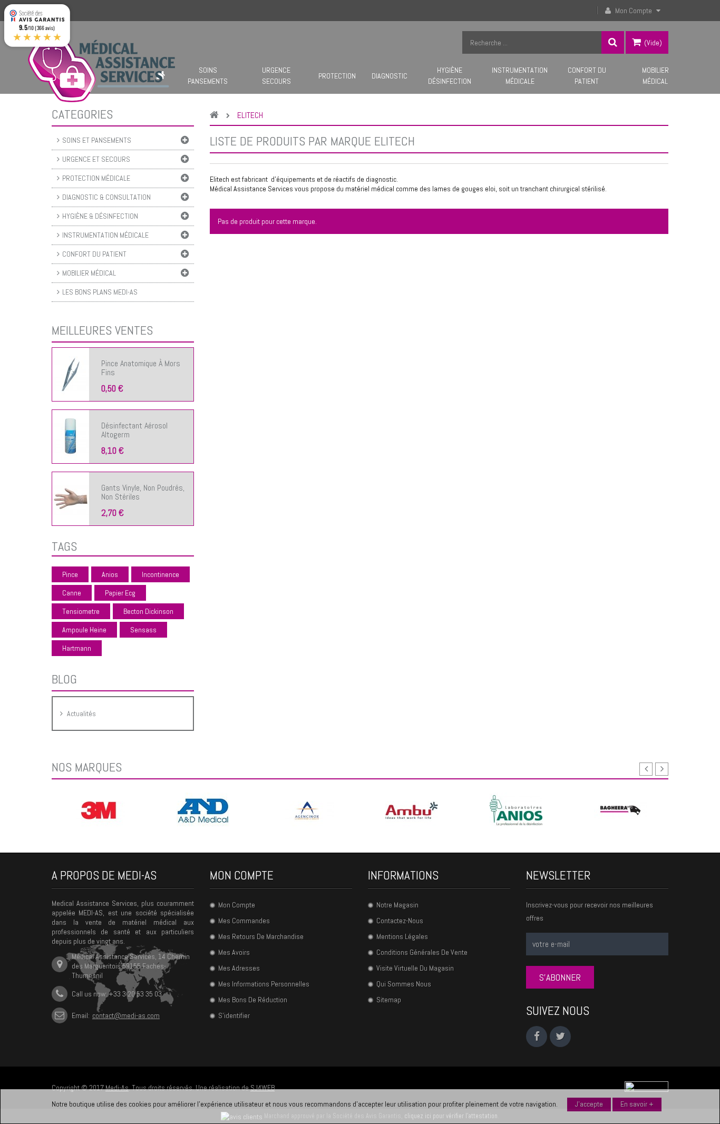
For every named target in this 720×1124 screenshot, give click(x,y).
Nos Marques (87, 767)
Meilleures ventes (102, 330)
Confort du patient (94, 254)
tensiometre (81, 611)
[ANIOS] (516, 810)
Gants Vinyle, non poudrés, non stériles (142, 492)
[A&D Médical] (203, 810)
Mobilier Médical (89, 273)
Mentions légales (402, 936)
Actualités (81, 713)
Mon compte (242, 875)
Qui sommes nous (403, 984)
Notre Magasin (397, 905)
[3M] (98, 810)
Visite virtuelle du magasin (415, 968)
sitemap (388, 999)
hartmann (76, 648)
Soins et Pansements (96, 140)
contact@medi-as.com (126, 1015)
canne (71, 593)
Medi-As (117, 1087)
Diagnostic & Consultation (106, 197)
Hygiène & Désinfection (100, 216)
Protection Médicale (96, 178)
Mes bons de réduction (252, 999)
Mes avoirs (234, 952)
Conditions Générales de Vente (422, 952)
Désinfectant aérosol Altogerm (134, 430)
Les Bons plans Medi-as (100, 292)
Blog (64, 679)
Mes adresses (239, 968)
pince (70, 574)
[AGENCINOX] (307, 810)
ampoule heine (84, 629)
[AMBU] (411, 810)
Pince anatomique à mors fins (140, 368)
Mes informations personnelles (263, 984)
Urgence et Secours (96, 159)
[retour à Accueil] (217, 115)
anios (110, 574)
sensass (143, 629)
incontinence (160, 574)
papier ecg (120, 593)
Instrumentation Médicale (105, 235)
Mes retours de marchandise (261, 936)
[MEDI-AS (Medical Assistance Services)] (101, 69)
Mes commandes (244, 920)
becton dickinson (148, 611)
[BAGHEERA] (620, 810)
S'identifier (234, 1015)
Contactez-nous (399, 920)
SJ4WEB (262, 1087)
